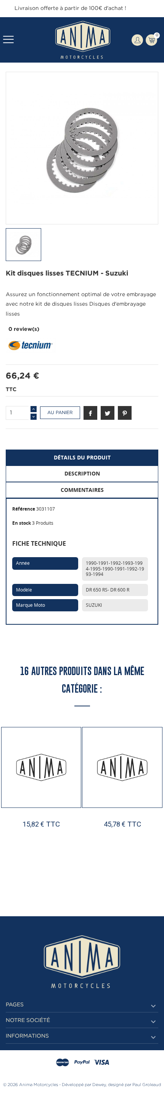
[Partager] (90, 413)
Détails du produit (82, 457)
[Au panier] (22, 867)
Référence (23, 509)
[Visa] (101, 1062)
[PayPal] (82, 1062)
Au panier (60, 413)
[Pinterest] (125, 413)
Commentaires (82, 489)
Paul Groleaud (146, 1085)
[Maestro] (62, 1062)
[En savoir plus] (62, 867)
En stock (21, 523)
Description (82, 473)
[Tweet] (107, 413)
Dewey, (99, 1085)
